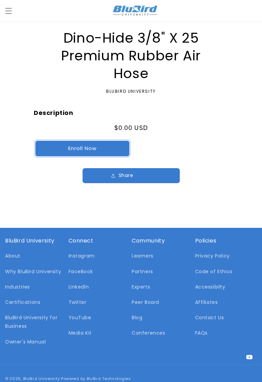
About (12, 255)
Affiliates (206, 302)
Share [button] (126, 175)
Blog (137, 317)
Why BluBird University (33, 271)
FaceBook (81, 271)
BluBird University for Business (31, 321)
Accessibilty (210, 286)
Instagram (82, 255)
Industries (17, 286)
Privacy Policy (212, 255)
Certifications (22, 302)
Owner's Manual (25, 341)
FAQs (201, 332)
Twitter (78, 302)
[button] (8, 10)
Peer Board (145, 302)
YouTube (80, 317)
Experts (141, 286)
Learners (143, 255)
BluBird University (41, 378)
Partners (142, 271)
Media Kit (80, 332)
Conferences (148, 332)
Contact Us (209, 317)
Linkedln (79, 286)
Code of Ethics (214, 271)
